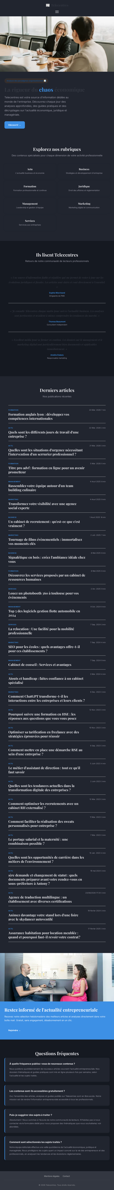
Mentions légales (51, 1176)
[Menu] (57, 12)
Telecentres (57, 5)
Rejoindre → (14, 1030)
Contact (66, 1176)
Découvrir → (14, 125)
